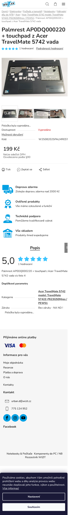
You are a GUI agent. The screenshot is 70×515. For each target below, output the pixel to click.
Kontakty (8, 385)
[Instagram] (15, 418)
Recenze (8, 367)
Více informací (10, 488)
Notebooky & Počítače (19, 453)
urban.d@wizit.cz (21, 401)
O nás (6, 377)
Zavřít (20, 172)
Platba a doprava (13, 372)
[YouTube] (23, 418)
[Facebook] (7, 418)
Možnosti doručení (12, 134)
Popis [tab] (35, 247)
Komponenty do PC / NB (48, 453)
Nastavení (34, 496)
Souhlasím (34, 507)
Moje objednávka (13, 363)
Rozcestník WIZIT (35, 457)
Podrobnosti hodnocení (49, 48)
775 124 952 (19, 408)
